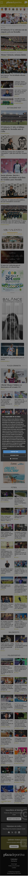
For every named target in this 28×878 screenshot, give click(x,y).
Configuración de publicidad (19, 443)
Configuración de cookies (14, 446)
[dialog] (14, 437)
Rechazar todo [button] (14, 455)
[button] (14, 459)
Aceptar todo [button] (14, 451)
